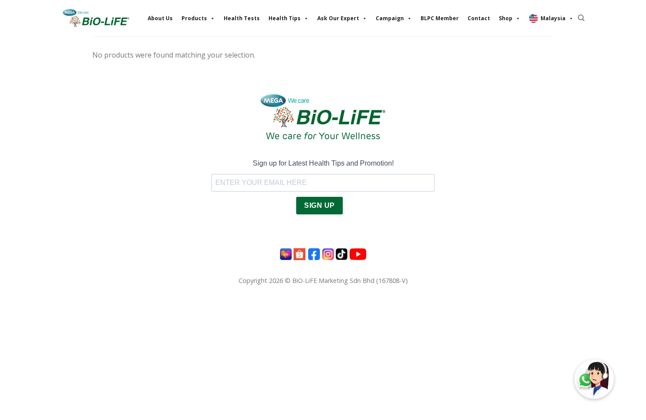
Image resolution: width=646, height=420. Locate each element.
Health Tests (242, 18)
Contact (479, 18)
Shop (505, 18)
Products (194, 18)
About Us (160, 18)
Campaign (390, 18)
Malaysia (553, 18)
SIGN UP (319, 205)
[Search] (581, 18)
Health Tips (285, 18)
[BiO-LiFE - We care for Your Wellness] (96, 18)
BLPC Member (440, 18)
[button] (594, 379)
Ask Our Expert (338, 18)
